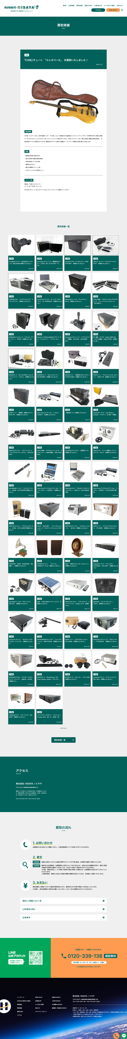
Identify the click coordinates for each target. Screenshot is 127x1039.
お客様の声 (98, 6)
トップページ (20, 997)
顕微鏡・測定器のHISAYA (59, 1008)
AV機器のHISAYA (57, 1004)
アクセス (98, 10)
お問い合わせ (113, 10)
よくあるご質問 (109, 6)
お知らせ (120, 6)
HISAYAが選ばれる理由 (23, 1001)
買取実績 (19, 1008)
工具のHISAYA (56, 1001)
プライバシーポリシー (41, 1011)
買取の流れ (88, 6)
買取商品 (19, 1004)
